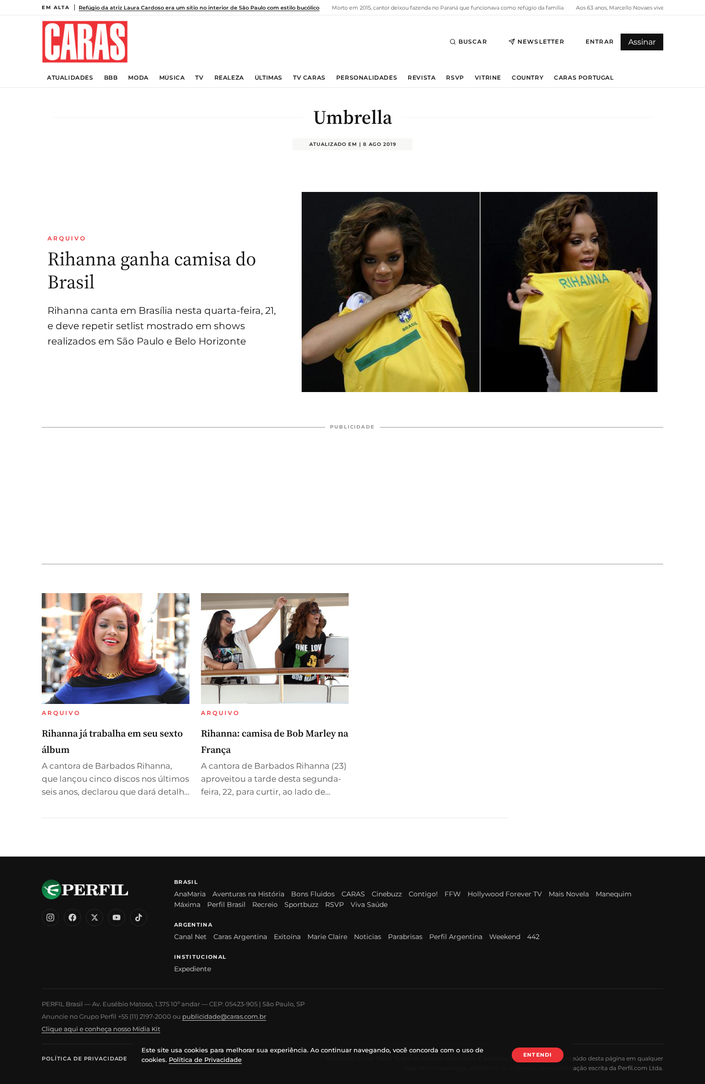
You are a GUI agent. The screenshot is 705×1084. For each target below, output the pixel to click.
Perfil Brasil (226, 904)
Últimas (268, 78)
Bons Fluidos (313, 894)
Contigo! (423, 894)
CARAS (353, 894)
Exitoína (287, 936)
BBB (111, 78)
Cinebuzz (387, 894)
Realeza (229, 78)
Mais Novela (569, 894)
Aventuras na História (248, 894)
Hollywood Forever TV (505, 894)
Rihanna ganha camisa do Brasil (151, 270)
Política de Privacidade (84, 1058)
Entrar (600, 41)
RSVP (455, 78)
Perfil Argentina (455, 936)
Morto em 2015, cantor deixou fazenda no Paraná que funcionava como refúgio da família (447, 7)
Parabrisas (405, 936)
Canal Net (190, 936)
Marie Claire (327, 936)
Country (527, 78)
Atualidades (70, 78)
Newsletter (540, 41)
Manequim (614, 894)
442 (533, 936)
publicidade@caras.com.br (224, 1016)
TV (199, 78)
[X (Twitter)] (94, 917)
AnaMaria (190, 894)
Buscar (472, 41)
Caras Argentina (240, 936)
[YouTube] (116, 917)
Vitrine (488, 78)
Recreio (265, 904)
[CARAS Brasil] (85, 41)
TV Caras (309, 78)
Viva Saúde (369, 904)
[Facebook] (72, 917)
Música (172, 78)
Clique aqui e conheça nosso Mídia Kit (101, 1029)
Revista (421, 78)
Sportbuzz (301, 904)
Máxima (187, 904)
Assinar (642, 42)
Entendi (537, 1054)
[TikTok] (138, 917)
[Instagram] (50, 917)
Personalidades (366, 78)
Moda (138, 78)
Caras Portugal (583, 78)
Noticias (367, 936)
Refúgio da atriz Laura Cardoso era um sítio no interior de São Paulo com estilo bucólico (199, 7)
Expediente (192, 969)
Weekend (504, 936)
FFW (453, 894)
